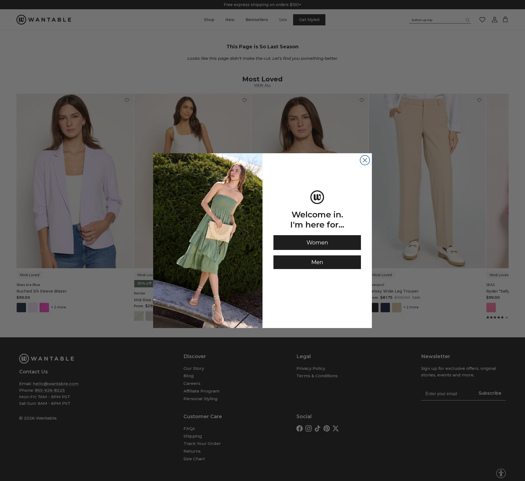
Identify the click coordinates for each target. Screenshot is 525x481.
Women (317, 242)
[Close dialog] (365, 160)
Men (317, 262)
